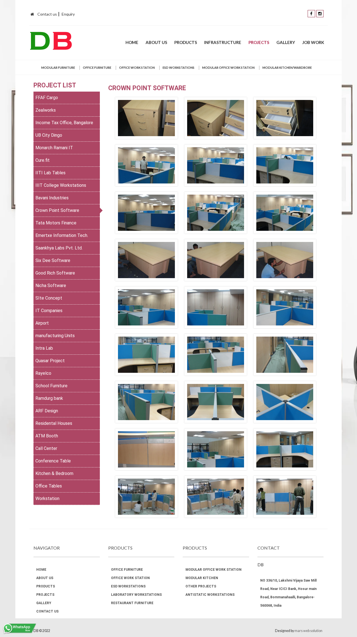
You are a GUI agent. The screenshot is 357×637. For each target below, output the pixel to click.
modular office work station (228, 67)
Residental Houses (53, 423)
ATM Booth (46, 435)
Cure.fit (42, 160)
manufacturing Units (55, 335)
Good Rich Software (55, 273)
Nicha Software (50, 285)
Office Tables (48, 486)
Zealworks (45, 110)
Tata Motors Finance (55, 223)
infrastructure (222, 42)
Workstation (47, 498)
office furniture (97, 67)
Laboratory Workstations (136, 595)
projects (259, 42)
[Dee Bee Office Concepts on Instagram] (320, 13)
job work (313, 42)
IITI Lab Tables (50, 172)
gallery (285, 42)
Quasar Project (50, 360)
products (185, 42)
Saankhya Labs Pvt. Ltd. (59, 248)
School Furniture (51, 385)
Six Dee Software (52, 260)
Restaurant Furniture (132, 603)
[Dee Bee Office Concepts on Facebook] (311, 13)
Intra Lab (44, 348)
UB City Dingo (48, 135)
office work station (137, 67)
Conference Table (53, 461)
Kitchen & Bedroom (54, 473)
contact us (47, 611)
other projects (200, 586)
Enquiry (68, 14)
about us (156, 42)
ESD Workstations (178, 67)
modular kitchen (201, 578)
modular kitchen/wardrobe (287, 67)
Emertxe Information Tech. (61, 235)
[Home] (32, 14)
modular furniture (58, 67)
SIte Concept (48, 298)
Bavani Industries (52, 197)
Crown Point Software (57, 210)
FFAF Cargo (46, 97)
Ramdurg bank (49, 398)
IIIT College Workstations (60, 185)
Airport (42, 323)
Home (132, 42)
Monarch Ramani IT (54, 147)
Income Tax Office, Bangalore (64, 122)
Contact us (47, 14)
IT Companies (48, 310)
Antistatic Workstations (210, 595)
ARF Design (46, 410)
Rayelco (43, 373)
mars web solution (308, 631)
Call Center (46, 448)
